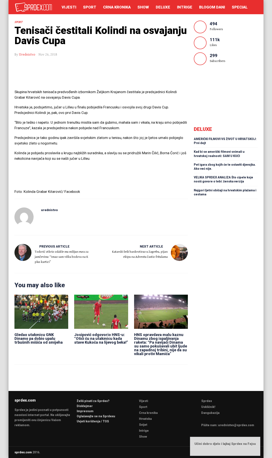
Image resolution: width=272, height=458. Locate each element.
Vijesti (69, 7)
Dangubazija (210, 413)
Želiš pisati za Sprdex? (93, 401)
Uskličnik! (208, 407)
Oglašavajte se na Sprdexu (96, 416)
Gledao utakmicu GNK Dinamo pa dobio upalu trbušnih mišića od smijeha (38, 338)
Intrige (184, 7)
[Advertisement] (101, 75)
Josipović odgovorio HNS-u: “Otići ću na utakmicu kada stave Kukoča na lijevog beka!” (101, 338)
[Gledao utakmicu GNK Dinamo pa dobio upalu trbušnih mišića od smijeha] (41, 312)
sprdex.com (23, 452)
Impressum (85, 411)
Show (143, 7)
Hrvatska (145, 418)
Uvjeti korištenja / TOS (93, 421)
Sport (89, 7)
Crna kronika (117, 7)
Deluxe (163, 7)
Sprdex (206, 401)
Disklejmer (85, 406)
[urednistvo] (24, 217)
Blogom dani (212, 7)
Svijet (143, 424)
